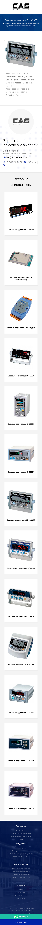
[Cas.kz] (21, 6)
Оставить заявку (21, 922)
